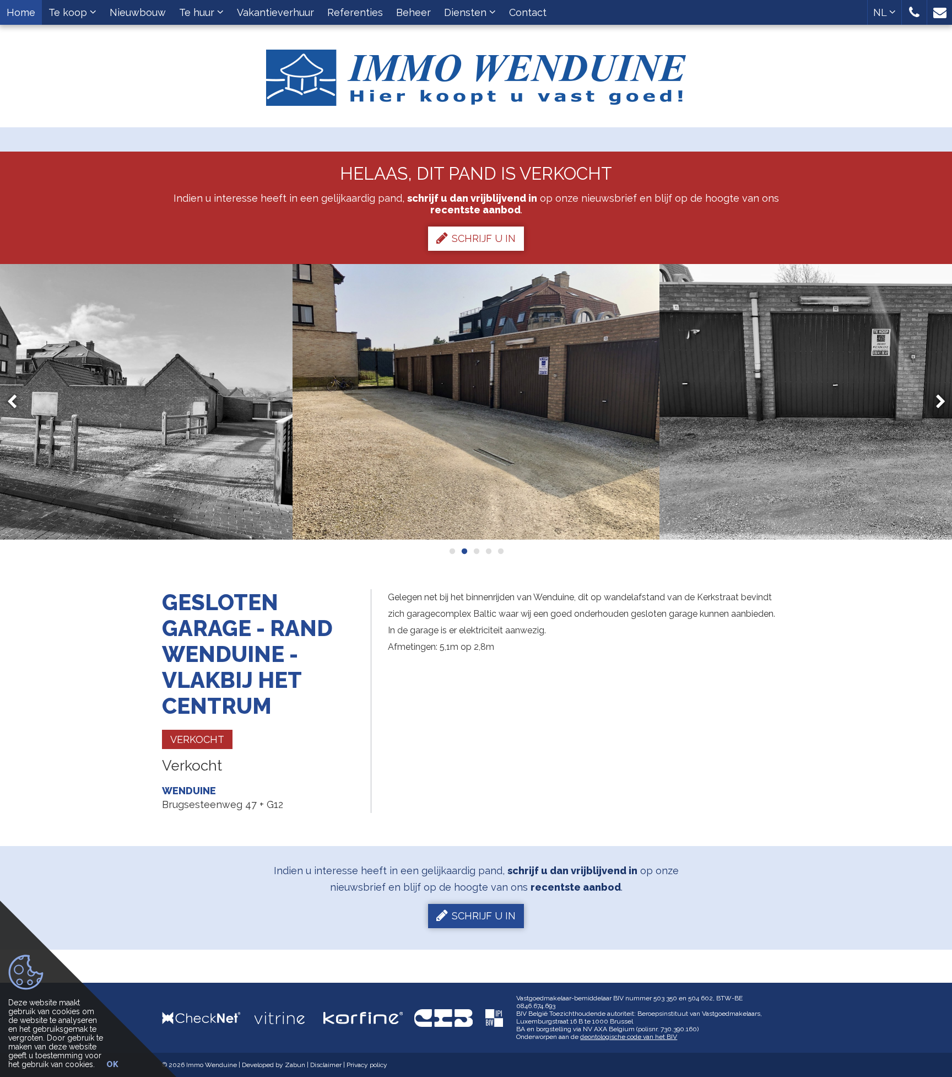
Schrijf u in (484, 238)
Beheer (413, 12)
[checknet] (208, 1017)
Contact (528, 12)
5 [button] (500, 551)
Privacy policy (367, 1065)
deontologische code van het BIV (628, 1037)
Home (21, 12)
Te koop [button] (69, 12)
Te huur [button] (198, 12)
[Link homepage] (476, 73)
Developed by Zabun (273, 1065)
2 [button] (464, 551)
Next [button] (935, 402)
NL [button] (881, 12)
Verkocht (197, 739)
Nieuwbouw (138, 12)
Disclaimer (326, 1065)
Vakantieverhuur (275, 12)
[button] (914, 12)
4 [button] (488, 551)
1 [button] (452, 551)
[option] (476, 402)
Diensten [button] (466, 12)
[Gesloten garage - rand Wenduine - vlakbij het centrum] (476, 402)
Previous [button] (17, 402)
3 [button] (476, 551)
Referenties (355, 12)
